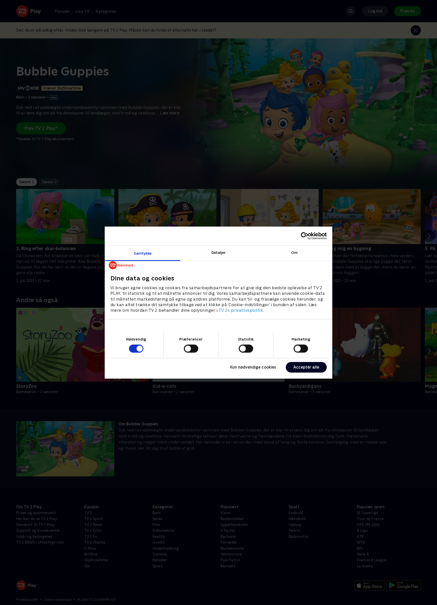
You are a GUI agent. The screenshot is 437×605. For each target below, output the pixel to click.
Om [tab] (294, 252)
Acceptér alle (306, 367)
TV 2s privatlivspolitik (241, 310)
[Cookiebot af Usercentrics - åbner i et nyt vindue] (304, 236)
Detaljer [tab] (218, 252)
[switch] (191, 349)
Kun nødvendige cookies (253, 367)
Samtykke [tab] (143, 253)
